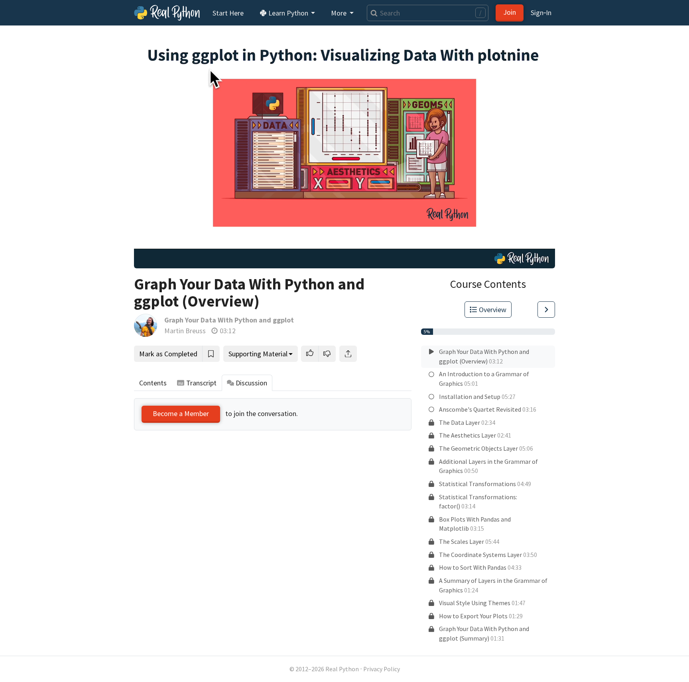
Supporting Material (257, 353)
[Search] (372, 13)
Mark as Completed (168, 353)
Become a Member (181, 413)
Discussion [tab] (251, 382)
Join (509, 12)
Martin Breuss (185, 330)
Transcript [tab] (201, 382)
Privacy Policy (381, 669)
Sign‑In (541, 12)
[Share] (348, 354)
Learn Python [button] (288, 13)
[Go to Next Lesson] (546, 309)
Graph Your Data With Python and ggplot (229, 319)
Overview (492, 309)
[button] (310, 354)
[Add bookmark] (211, 354)
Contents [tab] (153, 382)
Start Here (228, 13)
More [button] (339, 13)
